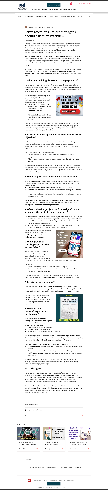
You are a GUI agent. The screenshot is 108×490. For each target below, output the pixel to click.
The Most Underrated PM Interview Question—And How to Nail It (78, 443)
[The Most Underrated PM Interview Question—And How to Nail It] (79, 433)
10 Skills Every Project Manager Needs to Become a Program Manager (28, 443)
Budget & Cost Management (68, 16)
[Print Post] (41, 410)
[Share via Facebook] (25, 410)
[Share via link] (37, 410)
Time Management (28, 16)
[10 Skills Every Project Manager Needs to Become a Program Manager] (28, 433)
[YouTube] (29, 480)
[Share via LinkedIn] (33, 410)
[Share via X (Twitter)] (29, 410)
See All (89, 424)
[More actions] (82, 27)
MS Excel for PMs (54, 16)
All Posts (19, 16)
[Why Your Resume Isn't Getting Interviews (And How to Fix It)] (54, 433)
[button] (71, 3)
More (79, 16)
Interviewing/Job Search (41, 16)
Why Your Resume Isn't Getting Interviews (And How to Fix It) (52, 443)
